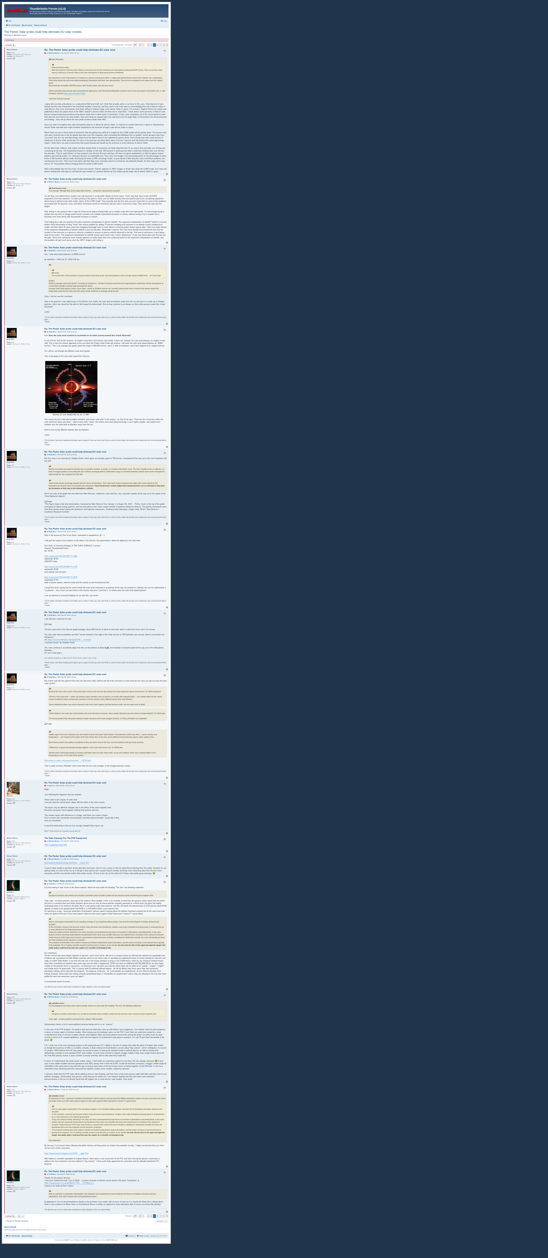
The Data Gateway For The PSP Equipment (65, 838)
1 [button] (143, 45)
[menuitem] (8, 21)
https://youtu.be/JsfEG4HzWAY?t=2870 (60, 577)
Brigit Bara (10, 258)
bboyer (24, 35)
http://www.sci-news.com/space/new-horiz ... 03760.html (67, 760)
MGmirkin (17, 35)
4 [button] (151, 45)
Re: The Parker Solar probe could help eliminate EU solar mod (79, 50)
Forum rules (10, 40)
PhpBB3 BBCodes (111, 1240)
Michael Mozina (12, 49)
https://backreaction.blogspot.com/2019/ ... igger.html (66, 1153)
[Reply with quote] (165, 50)
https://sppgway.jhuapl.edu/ (55, 845)
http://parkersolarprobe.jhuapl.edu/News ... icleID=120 (66, 863)
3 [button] (148, 45)
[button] (135, 45)
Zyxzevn (10, 796)
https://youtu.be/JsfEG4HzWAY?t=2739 (60, 567)
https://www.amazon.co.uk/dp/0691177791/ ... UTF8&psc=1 (69, 1183)
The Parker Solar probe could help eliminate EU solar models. (43, 31)
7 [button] (160, 45)
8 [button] (163, 45)
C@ (79, 831)
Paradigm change (68, 831)
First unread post (118, 45)
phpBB (65, 1240)
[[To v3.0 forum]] (17, 9)
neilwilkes (10, 892)
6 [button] (157, 45)
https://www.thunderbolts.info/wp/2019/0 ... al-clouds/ (69, 640)
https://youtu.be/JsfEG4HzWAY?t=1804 (60, 556)
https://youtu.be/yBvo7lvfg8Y (75, 93)
